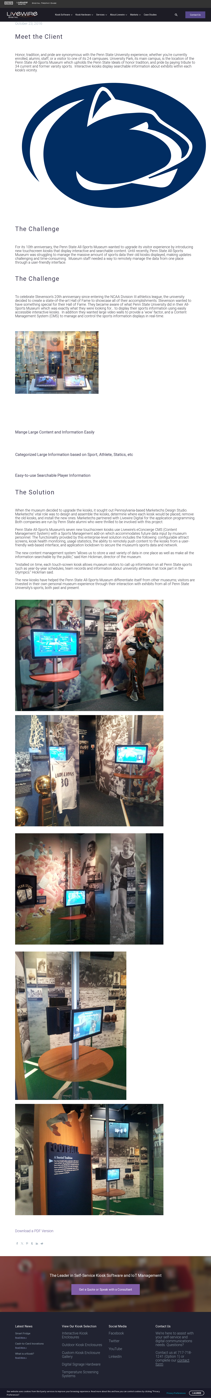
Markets (134, 14)
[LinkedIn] (37, 1243)
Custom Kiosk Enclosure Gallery (81, 1355)
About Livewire (117, 14)
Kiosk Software (62, 14)
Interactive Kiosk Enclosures (75, 1335)
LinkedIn (115, 1357)
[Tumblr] (32, 1243)
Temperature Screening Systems (80, 1374)
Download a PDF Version (34, 1231)
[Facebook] (17, 1243)
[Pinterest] (27, 1243)
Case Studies (150, 14)
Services (100, 14)
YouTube (115, 1349)
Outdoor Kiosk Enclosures (82, 1345)
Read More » (21, 1337)
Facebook (116, 1333)
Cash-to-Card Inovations (29, 1343)
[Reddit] (42, 1243)
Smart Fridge (22, 1333)
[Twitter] (22, 1243)
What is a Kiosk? (24, 1353)
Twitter (114, 1341)
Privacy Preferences (176, 1393)
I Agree (196, 1393)
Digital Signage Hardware (81, 1364)
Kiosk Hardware (83, 14)
